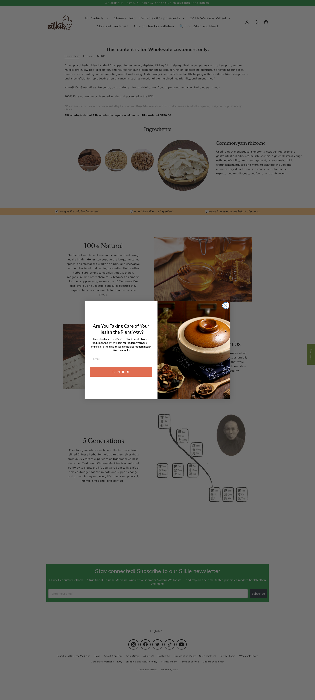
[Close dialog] (226, 305)
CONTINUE (121, 372)
